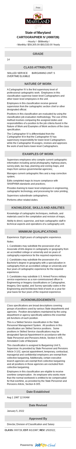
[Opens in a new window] (45, 445)
